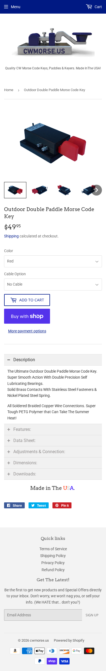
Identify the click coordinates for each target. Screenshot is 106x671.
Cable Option (15, 274)
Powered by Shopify (69, 640)
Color (8, 251)
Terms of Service (53, 549)
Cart (98, 7)
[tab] (53, 360)
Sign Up (92, 615)
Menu (15, 7)
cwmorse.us (39, 640)
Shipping (11, 236)
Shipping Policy (53, 556)
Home (8, 90)
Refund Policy (53, 570)
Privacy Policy (53, 563)
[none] (15, 190)
